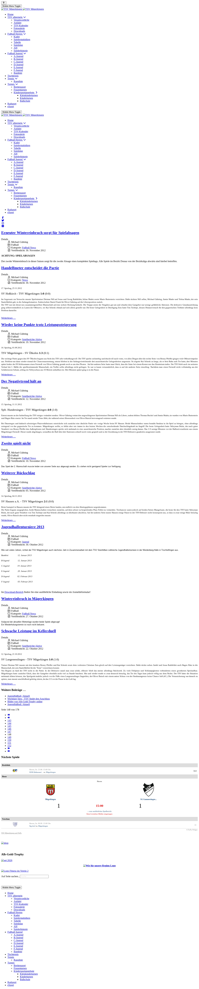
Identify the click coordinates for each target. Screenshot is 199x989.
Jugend (25, 541)
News (25, 280)
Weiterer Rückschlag (18, 473)
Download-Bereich (14, 592)
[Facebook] (2, 217)
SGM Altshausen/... (36, 772)
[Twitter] (2, 220)
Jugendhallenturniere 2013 (22, 527)
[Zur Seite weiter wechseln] (8, 748)
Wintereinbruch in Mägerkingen (27, 599)
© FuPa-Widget (191, 830)
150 (9, 740)
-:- (195, 825)
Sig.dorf (32, 826)
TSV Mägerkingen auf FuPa (11, 833)
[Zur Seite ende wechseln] (8, 751)
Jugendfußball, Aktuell (18, 696)
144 (9, 723)
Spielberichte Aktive (32, 339)
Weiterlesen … (8, 318)
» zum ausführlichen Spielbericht (99, 811)
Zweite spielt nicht (16, 443)
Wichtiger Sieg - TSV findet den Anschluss (28, 698)
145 (9, 726)
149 (9, 737)
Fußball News (29, 247)
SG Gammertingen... (148, 799)
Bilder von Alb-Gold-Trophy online (24, 701)
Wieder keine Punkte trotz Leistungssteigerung (38, 325)
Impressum (5, 882)
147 (9, 731)
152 (9, 745)
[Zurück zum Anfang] (3, 2)
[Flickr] (2, 226)
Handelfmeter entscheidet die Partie (30, 268)
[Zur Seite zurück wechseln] (8, 717)
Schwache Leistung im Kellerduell (28, 631)
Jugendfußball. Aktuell (18, 704)
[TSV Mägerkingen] (22, 9)
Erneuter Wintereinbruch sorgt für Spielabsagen (40, 233)
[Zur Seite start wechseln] (8, 715)
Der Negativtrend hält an (21, 381)
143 (9, 720)
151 (9, 742)
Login (14, 882)
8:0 (195, 771)
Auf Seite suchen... (10, 876)
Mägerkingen (51, 772)
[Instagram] (2, 223)
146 (9, 729)
